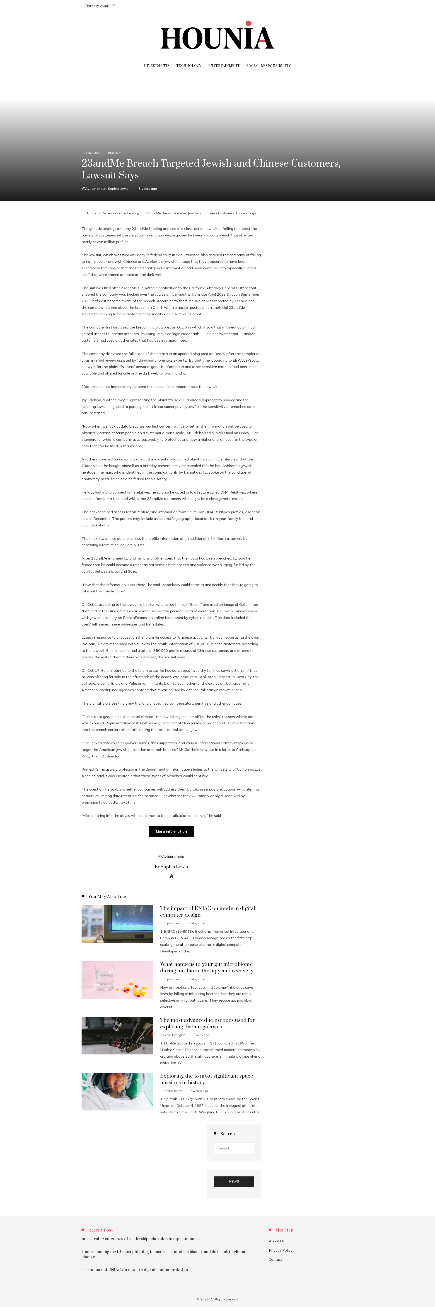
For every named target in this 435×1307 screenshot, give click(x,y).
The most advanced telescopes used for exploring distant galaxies (207, 1023)
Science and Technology (101, 152)
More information (171, 831)
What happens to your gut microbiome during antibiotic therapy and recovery (207, 967)
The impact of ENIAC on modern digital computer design (135, 1270)
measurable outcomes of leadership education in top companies (141, 1238)
